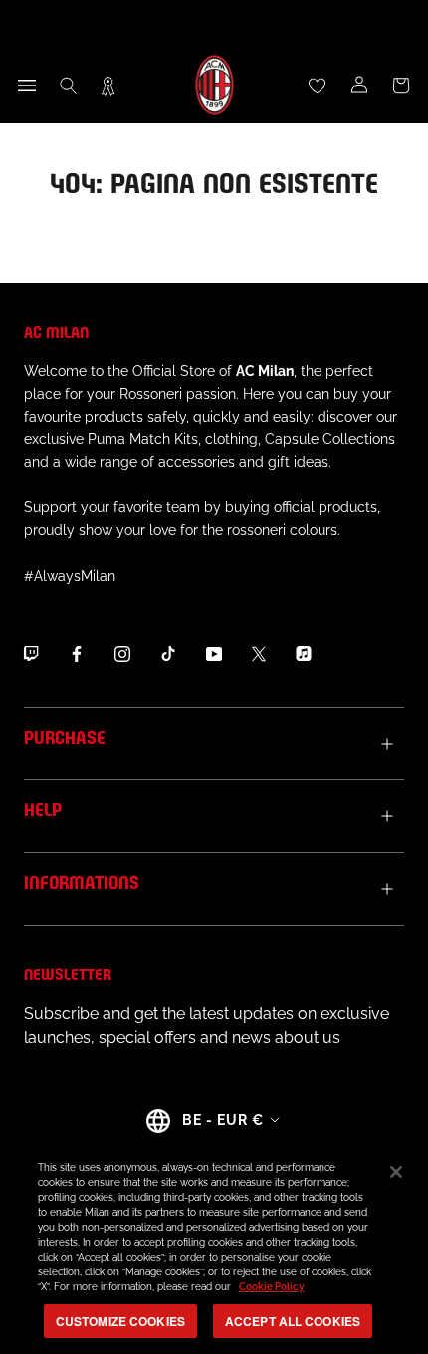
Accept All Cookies (292, 1321)
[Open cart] (401, 85)
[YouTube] (214, 654)
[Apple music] (304, 654)
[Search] (69, 85)
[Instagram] (122, 654)
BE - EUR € (223, 1120)
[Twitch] (31, 654)
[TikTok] (168, 654)
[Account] (359, 85)
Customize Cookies (120, 1321)
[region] (214, 1247)
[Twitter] (259, 654)
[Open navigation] (27, 85)
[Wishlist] (317, 85)
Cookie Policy (272, 1286)
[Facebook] (77, 654)
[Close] (396, 1172)
